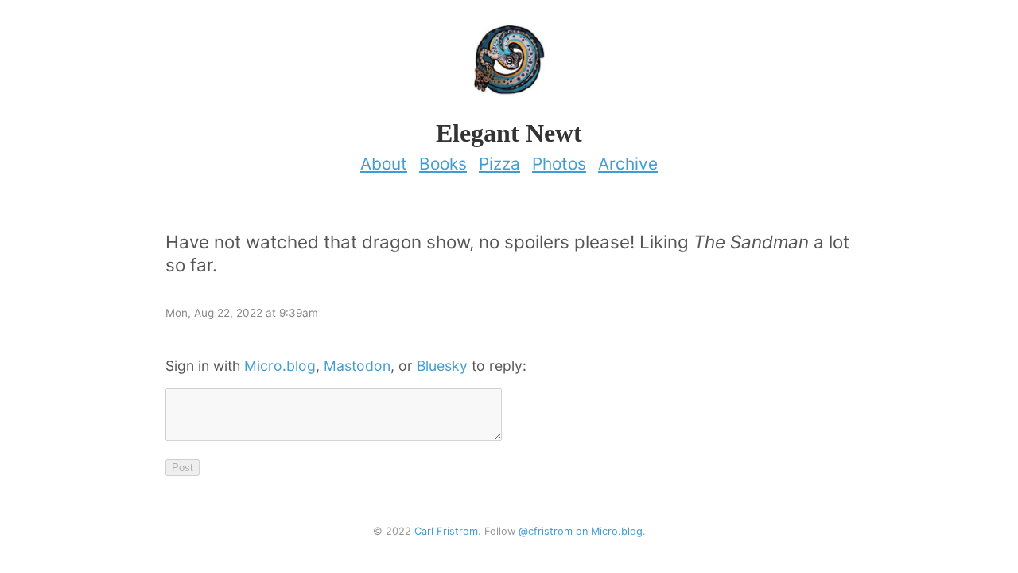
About (383, 163)
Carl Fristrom (446, 531)
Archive (628, 163)
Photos (559, 163)
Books (443, 163)
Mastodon (357, 365)
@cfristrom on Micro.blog (581, 531)
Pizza (499, 163)
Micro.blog (280, 365)
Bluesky (442, 365)
